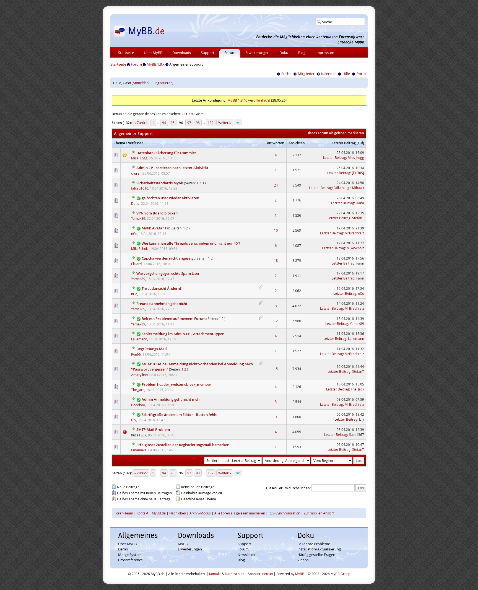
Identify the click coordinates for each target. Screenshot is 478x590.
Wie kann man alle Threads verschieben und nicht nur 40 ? (191, 243)
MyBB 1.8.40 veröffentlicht (248, 100)
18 (276, 260)
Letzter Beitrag (344, 143)
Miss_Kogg (139, 158)
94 (164, 122)
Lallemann (139, 339)
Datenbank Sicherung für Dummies (166, 152)
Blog (301, 52)
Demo (123, 549)
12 (276, 320)
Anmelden (141, 83)
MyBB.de (159, 513)
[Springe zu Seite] (238, 122)
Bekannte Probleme (313, 543)
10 (276, 230)
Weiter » (224, 122)
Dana (135, 203)
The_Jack (137, 389)
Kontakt (142, 513)
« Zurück (140, 122)
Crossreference (130, 559)
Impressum (324, 52)
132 (211, 122)
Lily (133, 420)
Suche (286, 73)
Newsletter (247, 554)
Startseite (126, 52)
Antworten (275, 143)
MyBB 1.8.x (156, 64)
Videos (302, 559)
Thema (119, 143)
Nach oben (177, 513)
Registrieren (163, 83)
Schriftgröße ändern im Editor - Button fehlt (179, 414)
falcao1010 (139, 188)
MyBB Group (340, 573)
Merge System (130, 554)
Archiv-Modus (200, 513)
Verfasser (135, 143)
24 (276, 185)
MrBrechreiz (354, 233)
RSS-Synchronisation (284, 513)
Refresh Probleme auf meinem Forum (174, 318)
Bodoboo (138, 405)
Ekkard (136, 264)
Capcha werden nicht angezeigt (168, 258)
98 (198, 122)
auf (360, 143)
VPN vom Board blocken (157, 213)
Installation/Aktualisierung (319, 549)
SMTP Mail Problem (153, 429)
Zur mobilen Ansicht (319, 513)
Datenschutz (234, 573)
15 (276, 368)
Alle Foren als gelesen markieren (239, 513)
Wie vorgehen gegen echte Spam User (168, 273)
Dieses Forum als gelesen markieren (335, 133)
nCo (134, 233)
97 (189, 122)
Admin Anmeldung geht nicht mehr (171, 399)
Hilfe (346, 73)
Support (207, 52)
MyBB (183, 543)
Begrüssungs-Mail (151, 348)
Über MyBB (153, 52)
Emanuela (139, 450)
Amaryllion (139, 374)
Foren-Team (124, 513)
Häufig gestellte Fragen (316, 554)
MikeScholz (140, 248)
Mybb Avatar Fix (156, 228)
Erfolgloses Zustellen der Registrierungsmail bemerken (182, 444)
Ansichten (297, 143)
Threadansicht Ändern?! (162, 288)
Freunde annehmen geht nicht (161, 303)
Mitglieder (306, 73)
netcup (267, 573)
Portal (362, 73)
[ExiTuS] (358, 172)
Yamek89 (138, 218)
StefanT (358, 218)
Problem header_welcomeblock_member (176, 384)
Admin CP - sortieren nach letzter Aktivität (172, 167)
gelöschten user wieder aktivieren (170, 197)
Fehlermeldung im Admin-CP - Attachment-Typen (183, 333)
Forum (229, 52)
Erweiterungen (257, 52)
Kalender (328, 73)
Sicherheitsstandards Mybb (159, 182)
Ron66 (136, 354)
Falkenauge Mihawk (349, 187)
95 (173, 122)
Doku (283, 52)
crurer (136, 173)
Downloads (181, 52)
